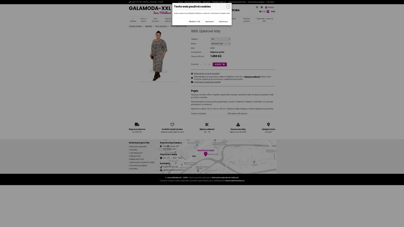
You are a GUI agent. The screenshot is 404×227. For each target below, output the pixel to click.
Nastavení (209, 21)
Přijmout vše (194, 21)
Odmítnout (223, 21)
